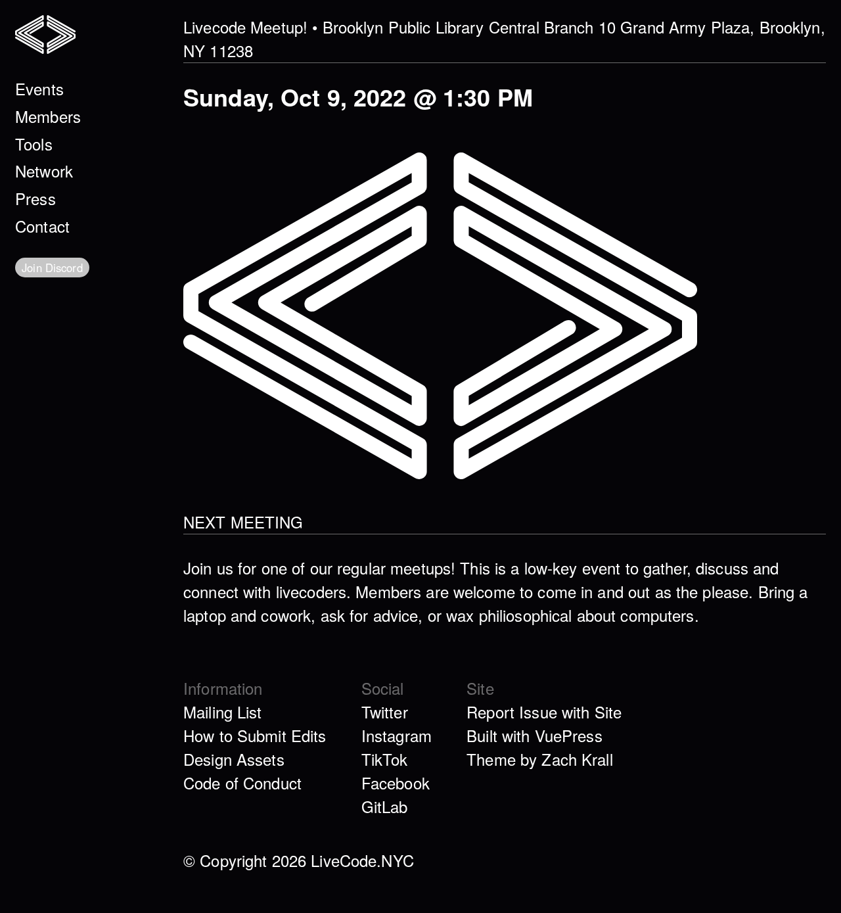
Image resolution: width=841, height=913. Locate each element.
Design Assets (233, 758)
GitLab (384, 806)
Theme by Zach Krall (539, 758)
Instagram (396, 735)
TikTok (384, 758)
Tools (34, 143)
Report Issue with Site (544, 711)
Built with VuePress (534, 735)
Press (35, 198)
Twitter (384, 711)
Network (44, 170)
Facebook (395, 782)
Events (39, 88)
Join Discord (52, 267)
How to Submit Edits (255, 735)
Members (48, 116)
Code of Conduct (242, 782)
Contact (42, 225)
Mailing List (222, 711)
